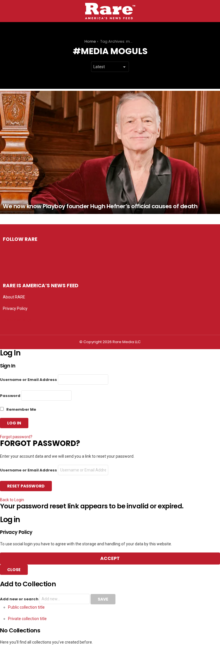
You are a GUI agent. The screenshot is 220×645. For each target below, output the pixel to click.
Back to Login (12, 499)
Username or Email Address (28, 379)
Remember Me (20, 409)
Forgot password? (16, 436)
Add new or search (19, 599)
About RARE (14, 297)
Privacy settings (17, 320)
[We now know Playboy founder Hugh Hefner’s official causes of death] (110, 152)
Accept (110, 558)
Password (10, 395)
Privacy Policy (15, 308)
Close (14, 570)
